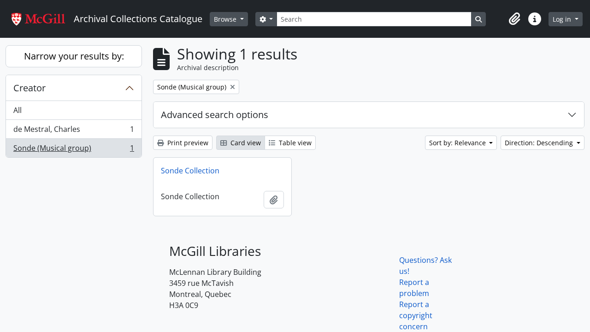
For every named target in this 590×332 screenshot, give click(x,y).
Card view (245, 142)
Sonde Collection (190, 171)
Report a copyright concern (415, 315)
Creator (29, 88)
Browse (226, 19)
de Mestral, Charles (73, 131)
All (17, 110)
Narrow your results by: (74, 56)
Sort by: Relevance (458, 142)
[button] (514, 19)
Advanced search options (214, 114)
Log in (563, 19)
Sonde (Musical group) (73, 150)
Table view (294, 142)
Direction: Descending (540, 142)
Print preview (186, 142)
